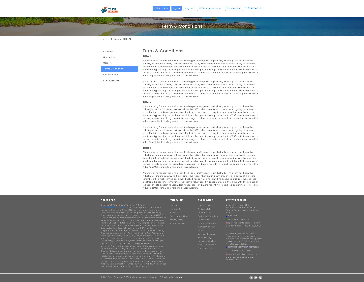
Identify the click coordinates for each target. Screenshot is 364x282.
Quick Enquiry (161, 8)
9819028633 (246, 219)
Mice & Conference (207, 223)
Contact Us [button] (254, 8)
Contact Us (175, 209)
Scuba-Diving (204, 237)
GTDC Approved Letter (210, 8)
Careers (107, 62)
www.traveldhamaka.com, (113, 207)
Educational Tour (206, 248)
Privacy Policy (110, 74)
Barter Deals (203, 220)
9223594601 (233, 219)
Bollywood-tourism (207, 234)
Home (104, 39)
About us (108, 51)
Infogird (179, 277)
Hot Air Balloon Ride (207, 241)
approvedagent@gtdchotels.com (244, 223)
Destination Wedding (208, 216)
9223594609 (254, 247)
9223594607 (243, 247)
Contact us (109, 57)
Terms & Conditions (114, 68)
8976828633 (232, 216)
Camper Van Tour (206, 227)
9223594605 (232, 247)
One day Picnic (205, 212)
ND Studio (202, 230)
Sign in (176, 8)
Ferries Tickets (204, 209)
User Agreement (112, 80)
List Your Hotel (234, 8)
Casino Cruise (205, 205)
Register (189, 8)
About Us (174, 205)
